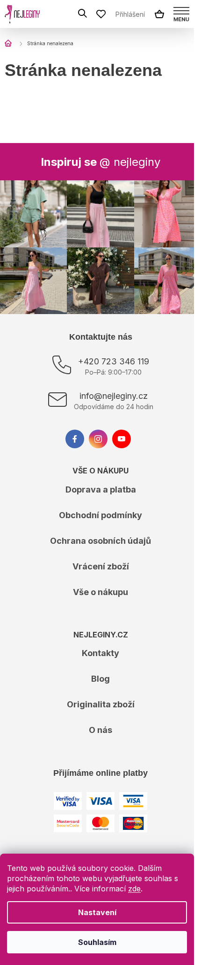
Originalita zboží (101, 704)
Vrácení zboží (100, 566)
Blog (100, 679)
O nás (100, 730)
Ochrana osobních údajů (100, 541)
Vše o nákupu (100, 592)
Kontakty (100, 653)
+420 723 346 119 (113, 361)
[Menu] (181, 14)
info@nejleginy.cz (113, 396)
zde (134, 888)
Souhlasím (97, 942)
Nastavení (97, 912)
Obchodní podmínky (100, 515)
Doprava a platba (100, 489)
